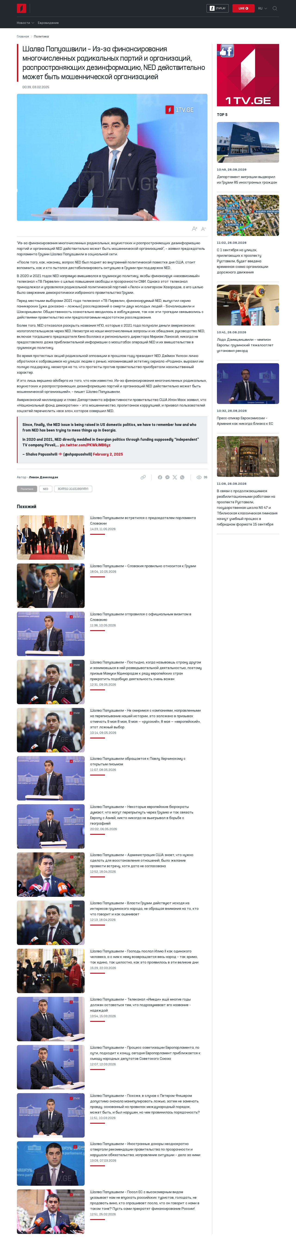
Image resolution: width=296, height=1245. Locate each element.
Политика (27, 489)
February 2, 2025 (108, 455)
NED (45, 489)
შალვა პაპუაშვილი (73, 489)
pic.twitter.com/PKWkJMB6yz (85, 445)
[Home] (21, 8)
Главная (23, 36)
